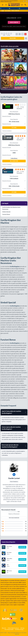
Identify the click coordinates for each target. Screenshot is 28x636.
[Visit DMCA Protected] (12, 614)
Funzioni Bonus (6, 214)
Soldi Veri (13, 38)
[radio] (2, 34)
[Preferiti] (22, 4)
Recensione (22, 547)
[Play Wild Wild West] (7, 69)
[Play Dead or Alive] (20, 55)
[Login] (6, 4)
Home (2, 10)
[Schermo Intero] (17, 34)
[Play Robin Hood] (20, 69)
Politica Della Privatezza (13, 628)
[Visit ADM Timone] (5, 610)
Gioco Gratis (14, 22)
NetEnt (19, 17)
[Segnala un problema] (25, 34)
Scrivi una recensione (14, 517)
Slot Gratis (7, 10)
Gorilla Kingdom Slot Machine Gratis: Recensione (11, 208)
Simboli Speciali (6, 211)
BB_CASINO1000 (14, 161)
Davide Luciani (14, 478)
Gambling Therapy (19, 629)
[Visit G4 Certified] (21, 618)
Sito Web (14, 127)
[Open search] (25, 4)
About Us (4, 628)
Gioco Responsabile (9, 629)
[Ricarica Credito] (19, 34)
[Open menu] (2, 4)
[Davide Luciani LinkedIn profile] (14, 474)
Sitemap (22, 628)
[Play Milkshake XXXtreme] (20, 82)
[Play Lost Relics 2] (7, 82)
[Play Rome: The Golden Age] (7, 55)
